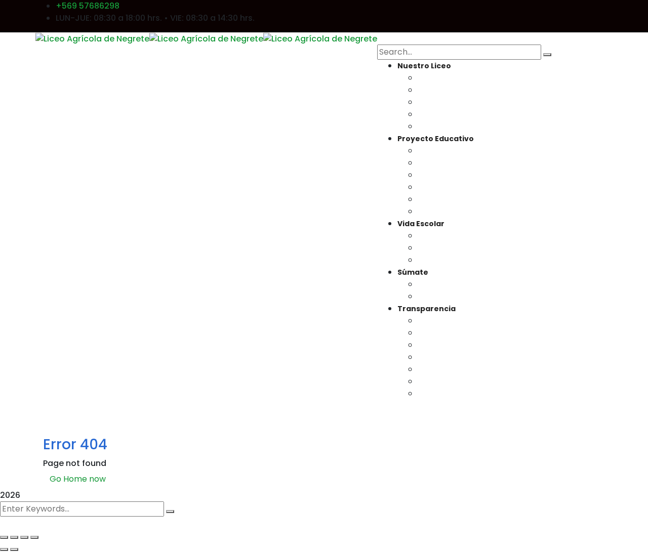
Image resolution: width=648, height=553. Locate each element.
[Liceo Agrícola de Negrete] (92, 38)
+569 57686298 (87, 6)
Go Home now (78, 479)
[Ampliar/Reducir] (4, 537)
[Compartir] (24, 537)
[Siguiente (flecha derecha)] (14, 549)
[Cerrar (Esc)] (34, 537)
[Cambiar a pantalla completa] (14, 537)
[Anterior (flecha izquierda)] (4, 549)
